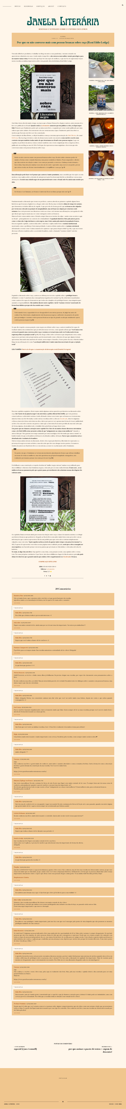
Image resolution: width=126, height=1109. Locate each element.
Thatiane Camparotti (21, 647)
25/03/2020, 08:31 (33, 647)
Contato (62, 6)
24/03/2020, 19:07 (26, 622)
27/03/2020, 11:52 (24, 759)
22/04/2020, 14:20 (31, 1003)
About (51, 6)
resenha (63, 36)
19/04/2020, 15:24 (27, 992)
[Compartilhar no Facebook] (45, 575)
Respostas (19, 608)
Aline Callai (17, 900)
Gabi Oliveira (72, 135)
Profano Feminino (20, 1003)
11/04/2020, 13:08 (24, 967)
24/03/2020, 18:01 (28, 595)
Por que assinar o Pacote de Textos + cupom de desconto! (90, 1050)
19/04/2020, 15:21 (27, 828)
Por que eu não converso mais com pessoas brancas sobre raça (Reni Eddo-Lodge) (63, 42)
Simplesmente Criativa (21, 877)
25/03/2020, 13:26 (26, 707)
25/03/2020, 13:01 (30, 672)
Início (18, 6)
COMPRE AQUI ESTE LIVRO (48, 561)
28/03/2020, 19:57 (30, 813)
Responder (17, 603)
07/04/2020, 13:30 (29, 930)
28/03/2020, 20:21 (29, 838)
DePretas (15, 138)
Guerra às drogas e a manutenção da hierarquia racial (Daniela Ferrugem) (46, 349)
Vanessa (16, 759)
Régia (15, 734)
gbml (120, 1104)
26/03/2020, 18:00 (27, 663)
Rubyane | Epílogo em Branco (23, 780)
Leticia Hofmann (19, 813)
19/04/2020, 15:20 (27, 801)
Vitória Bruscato (19, 672)
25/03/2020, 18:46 (23, 734)
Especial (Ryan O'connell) (25, 1048)
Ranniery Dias (18, 595)
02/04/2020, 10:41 (26, 900)
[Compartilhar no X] (47, 575)
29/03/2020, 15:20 (25, 867)
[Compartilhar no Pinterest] (49, 575)
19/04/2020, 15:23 (27, 919)
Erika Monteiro (19, 930)
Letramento (45, 125)
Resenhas (28, 6)
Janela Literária (9, 1104)
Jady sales (17, 622)
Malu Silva (70, 38)
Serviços (40, 6)
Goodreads (63, 419)
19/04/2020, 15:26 (27, 953)
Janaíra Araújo (18, 838)
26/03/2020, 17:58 (27, 613)
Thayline (16, 867)
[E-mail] (50, 575)
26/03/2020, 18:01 (27, 695)
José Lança (17, 707)
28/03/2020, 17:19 (38, 780)
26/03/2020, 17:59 (27, 638)
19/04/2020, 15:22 (27, 890)
